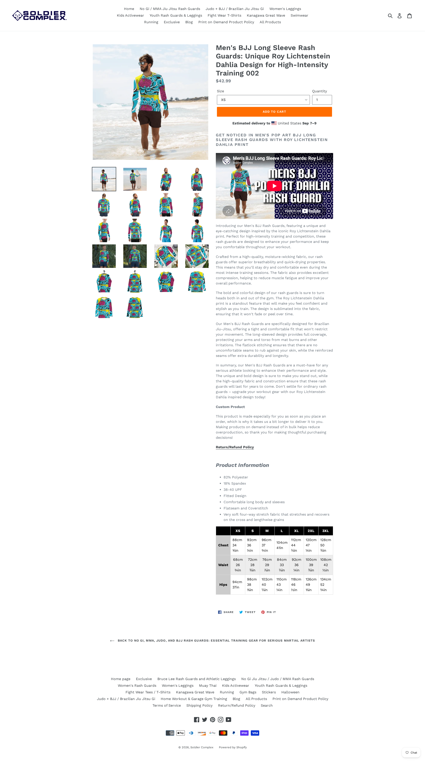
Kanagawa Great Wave (266, 15)
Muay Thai (207, 685)
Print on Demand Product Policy (226, 22)
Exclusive (172, 22)
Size (220, 91)
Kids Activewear (130, 15)
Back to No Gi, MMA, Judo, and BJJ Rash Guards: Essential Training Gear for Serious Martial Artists (216, 640)
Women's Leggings (285, 9)
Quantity (319, 91)
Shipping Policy (199, 705)
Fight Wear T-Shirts (224, 15)
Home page (120, 679)
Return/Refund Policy (235, 447)
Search (267, 705)
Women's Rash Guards (137, 685)
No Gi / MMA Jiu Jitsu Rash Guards (170, 9)
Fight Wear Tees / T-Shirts (148, 692)
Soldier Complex (201, 747)
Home (129, 9)
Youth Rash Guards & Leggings (176, 15)
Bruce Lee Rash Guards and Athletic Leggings (196, 679)
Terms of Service (167, 705)
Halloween (290, 692)
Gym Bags (248, 692)
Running (151, 22)
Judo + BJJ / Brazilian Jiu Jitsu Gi (235, 9)
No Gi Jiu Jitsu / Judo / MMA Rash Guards (277, 679)
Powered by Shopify (233, 747)
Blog (189, 22)
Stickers (269, 692)
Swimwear (299, 15)
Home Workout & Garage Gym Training (194, 699)
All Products (270, 22)
